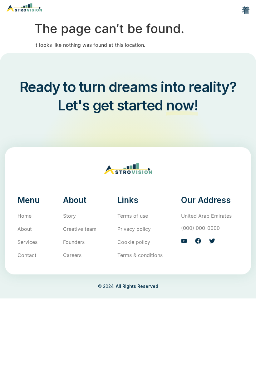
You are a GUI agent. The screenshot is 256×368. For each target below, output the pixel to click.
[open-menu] (243, 10)
